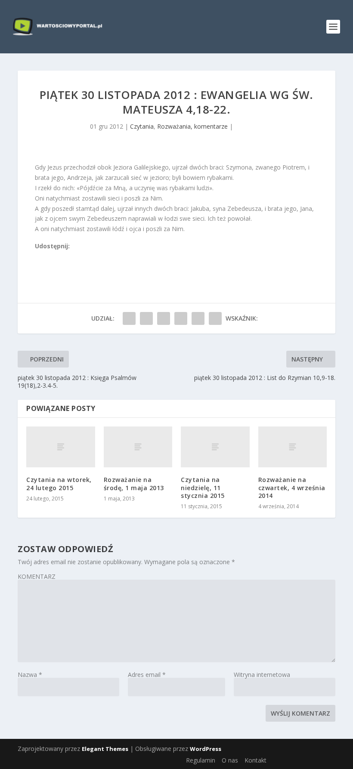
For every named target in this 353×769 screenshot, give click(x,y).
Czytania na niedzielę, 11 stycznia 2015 (203, 487)
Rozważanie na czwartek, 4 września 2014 (291, 487)
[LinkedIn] (76, 256)
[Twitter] (57, 256)
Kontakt (255, 760)
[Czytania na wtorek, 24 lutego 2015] (60, 447)
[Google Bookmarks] (67, 256)
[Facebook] (38, 256)
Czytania (142, 126)
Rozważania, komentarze (192, 126)
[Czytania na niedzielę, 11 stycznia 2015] (215, 447)
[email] (86, 256)
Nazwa (30, 674)
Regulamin (200, 760)
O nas (230, 760)
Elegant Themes (105, 749)
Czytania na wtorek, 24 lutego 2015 (59, 483)
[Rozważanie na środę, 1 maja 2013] (138, 447)
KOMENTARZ (37, 576)
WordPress (205, 749)
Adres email (147, 674)
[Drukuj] (95, 256)
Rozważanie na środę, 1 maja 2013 (134, 483)
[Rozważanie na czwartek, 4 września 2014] (292, 447)
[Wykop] (48, 256)
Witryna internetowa (262, 674)
